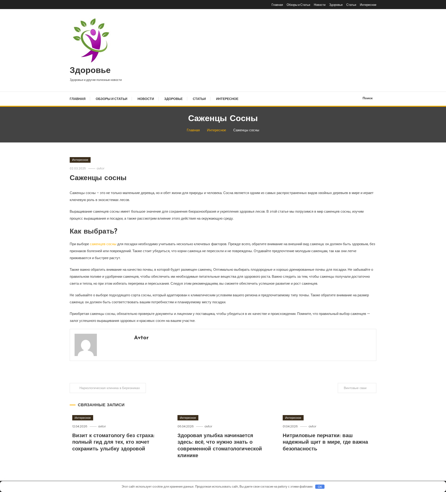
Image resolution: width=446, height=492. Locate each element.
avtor (101, 168)
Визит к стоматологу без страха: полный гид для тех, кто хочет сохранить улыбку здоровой (113, 442)
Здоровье (336, 5)
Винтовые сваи (355, 388)
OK (320, 487)
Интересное (368, 5)
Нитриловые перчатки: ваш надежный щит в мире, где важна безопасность (325, 442)
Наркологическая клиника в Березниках (109, 388)
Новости (319, 5)
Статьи (351, 5)
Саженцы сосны (98, 178)
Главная (277, 5)
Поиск (368, 98)
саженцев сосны (103, 243)
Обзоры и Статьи (298, 5)
